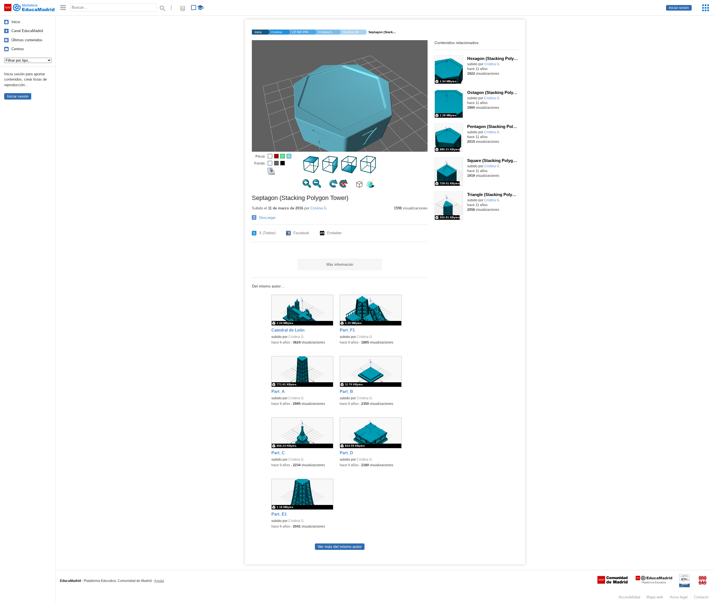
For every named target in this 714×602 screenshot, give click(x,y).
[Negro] (282, 163)
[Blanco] (270, 156)
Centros (17, 49)
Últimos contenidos (26, 40)
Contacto (701, 597)
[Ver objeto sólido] (370, 187)
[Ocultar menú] (63, 7)
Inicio (15, 22)
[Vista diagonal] (368, 172)
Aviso (679, 597)
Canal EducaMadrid (27, 31)
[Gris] (276, 163)
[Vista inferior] (349, 172)
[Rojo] (276, 156)
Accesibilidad (629, 597)
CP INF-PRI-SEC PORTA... (300, 32)
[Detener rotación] (343, 187)
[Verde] (282, 156)
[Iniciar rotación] (333, 187)
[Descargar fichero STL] (270, 170)
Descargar (267, 218)
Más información (339, 264)
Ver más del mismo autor (340, 547)
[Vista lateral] (330, 172)
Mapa (655, 597)
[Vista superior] (311, 172)
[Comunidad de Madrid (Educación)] (612, 582)
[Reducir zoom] (316, 187)
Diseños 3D (351, 32)
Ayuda (159, 581)
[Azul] (289, 156)
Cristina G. (326, 32)
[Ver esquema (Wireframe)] (360, 187)
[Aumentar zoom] (306, 187)
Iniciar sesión (679, 7)
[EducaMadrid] (654, 582)
